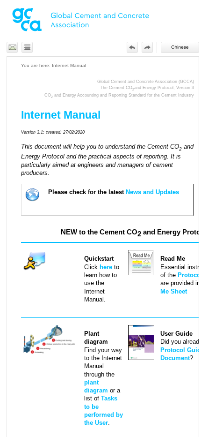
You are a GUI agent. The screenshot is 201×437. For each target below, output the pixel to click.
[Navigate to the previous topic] (132, 47)
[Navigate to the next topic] (147, 47)
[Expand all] (27, 47)
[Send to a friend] (12, 47)
